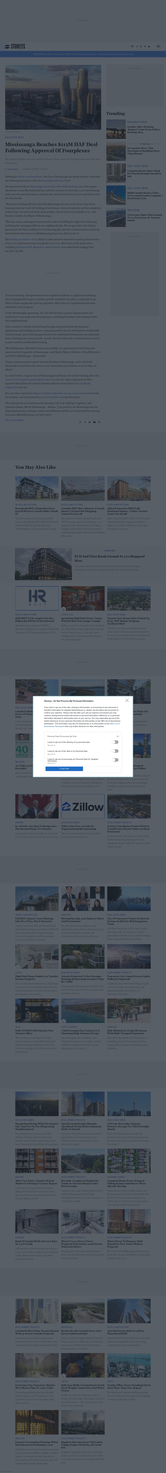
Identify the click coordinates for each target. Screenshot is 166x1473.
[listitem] (83, 736)
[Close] (127, 701)
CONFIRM (64, 769)
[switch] (115, 742)
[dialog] (83, 736)
